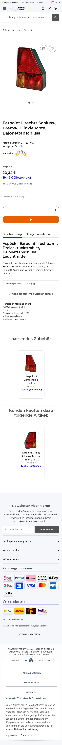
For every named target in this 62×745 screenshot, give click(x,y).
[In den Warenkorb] (5, 40)
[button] (43, 8)
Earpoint (19, 146)
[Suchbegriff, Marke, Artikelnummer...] (55, 17)
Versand (28, 183)
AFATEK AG (35, 634)
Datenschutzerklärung (26, 729)
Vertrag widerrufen (13, 619)
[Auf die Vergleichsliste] (43, 48)
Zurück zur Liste (13, 30)
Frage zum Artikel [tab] (39, 234)
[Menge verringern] (6, 209)
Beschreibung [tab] (12, 234)
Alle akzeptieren (32, 672)
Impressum (11, 735)
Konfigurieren (32, 682)
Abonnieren (47, 529)
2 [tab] (33, 103)
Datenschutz (28, 735)
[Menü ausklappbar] (4, 7)
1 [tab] (29, 103)
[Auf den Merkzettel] (52, 48)
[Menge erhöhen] (55, 209)
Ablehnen (31, 692)
